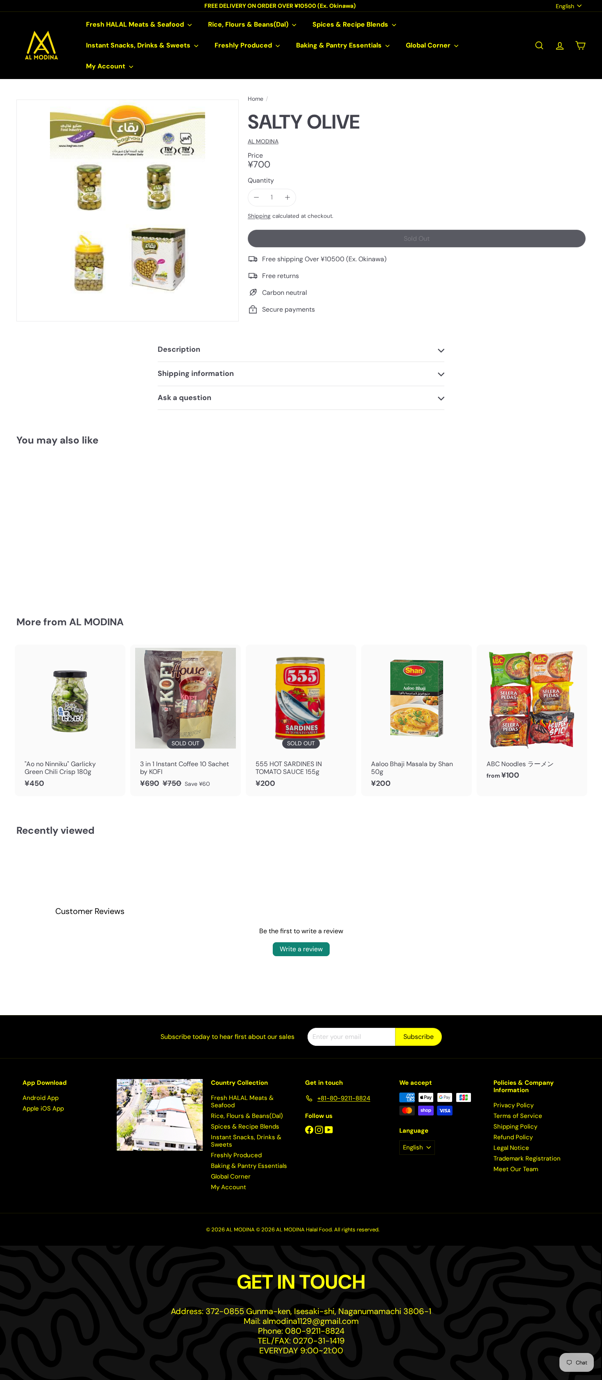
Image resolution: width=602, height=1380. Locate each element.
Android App (41, 1098)
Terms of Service (517, 1116)
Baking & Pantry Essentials (339, 45)
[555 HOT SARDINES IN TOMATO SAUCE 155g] (301, 720)
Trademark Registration (527, 1158)
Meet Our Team (515, 1169)
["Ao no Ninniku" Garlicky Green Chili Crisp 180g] (70, 720)
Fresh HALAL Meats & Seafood (136, 24)
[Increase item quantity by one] (287, 197)
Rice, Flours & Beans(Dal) (249, 24)
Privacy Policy (513, 1105)
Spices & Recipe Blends (351, 24)
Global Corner (429, 45)
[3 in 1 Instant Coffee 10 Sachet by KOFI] (185, 720)
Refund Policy (513, 1137)
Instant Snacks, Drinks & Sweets (139, 45)
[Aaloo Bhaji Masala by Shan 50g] (416, 720)
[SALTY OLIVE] (60, 525)
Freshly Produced (244, 45)
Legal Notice (511, 1148)
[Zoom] (127, 210)
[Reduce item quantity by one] (256, 197)
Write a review (301, 949)
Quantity (261, 180)
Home (255, 98)
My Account (106, 66)
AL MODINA (96, 621)
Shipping (259, 216)
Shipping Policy (515, 1126)
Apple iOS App (43, 1108)
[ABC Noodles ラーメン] (532, 716)
